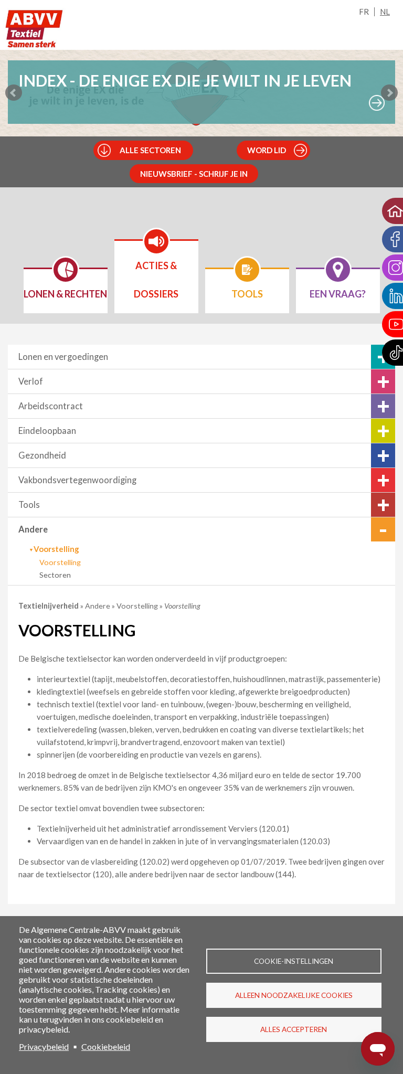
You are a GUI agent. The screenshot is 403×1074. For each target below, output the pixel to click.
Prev (13, 92)
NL (385, 11)
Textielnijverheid (49, 605)
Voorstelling (60, 562)
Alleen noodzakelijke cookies (294, 995)
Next (389, 92)
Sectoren (55, 574)
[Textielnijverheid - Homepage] (34, 29)
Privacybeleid (44, 1046)
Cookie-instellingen (293, 961)
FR (364, 11)
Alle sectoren (150, 150)
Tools (29, 504)
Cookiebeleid (105, 1046)
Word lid (266, 150)
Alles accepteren (293, 1029)
